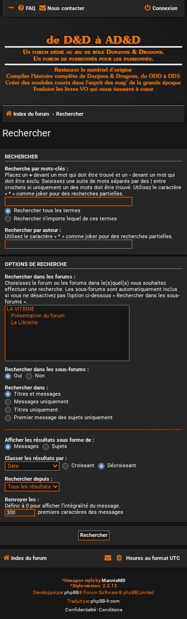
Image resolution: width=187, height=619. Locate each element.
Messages (25, 446)
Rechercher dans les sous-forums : (47, 369)
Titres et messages (36, 394)
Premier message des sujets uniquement (62, 417)
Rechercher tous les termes (46, 210)
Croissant (82, 465)
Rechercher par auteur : (33, 230)
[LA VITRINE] (67, 309)
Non (39, 376)
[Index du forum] (93, 64)
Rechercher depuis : (28, 479)
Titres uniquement (35, 410)
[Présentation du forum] (67, 316)
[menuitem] (26, 8)
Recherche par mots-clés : (36, 169)
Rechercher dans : (26, 388)
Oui (17, 376)
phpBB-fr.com (105, 601)
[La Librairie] (67, 322)
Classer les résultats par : (36, 458)
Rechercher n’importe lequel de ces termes (64, 219)
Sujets (58, 446)
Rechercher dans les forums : (40, 277)
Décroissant (121, 465)
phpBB (71, 592)
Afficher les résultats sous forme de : (49, 440)
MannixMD (114, 580)
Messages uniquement (40, 402)
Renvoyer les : (22, 500)
